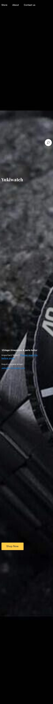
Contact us (29, 5)
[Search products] (48, 142)
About (15, 5)
